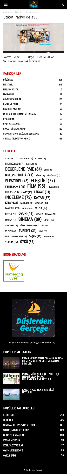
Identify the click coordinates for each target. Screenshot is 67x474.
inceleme (18, 197)
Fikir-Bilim (8, 94)
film (36, 186)
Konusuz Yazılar (12, 109)
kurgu (26, 202)
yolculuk (48, 237)
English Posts (10, 89)
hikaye (42, 192)
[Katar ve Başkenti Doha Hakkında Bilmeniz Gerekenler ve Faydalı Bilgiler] (11, 363)
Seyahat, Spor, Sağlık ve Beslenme (21, 133)
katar (42, 197)
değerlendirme (23, 169)
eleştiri (43, 180)
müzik (41, 208)
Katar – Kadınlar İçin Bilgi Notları (38, 391)
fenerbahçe (15, 186)
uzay (43, 231)
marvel (12, 208)
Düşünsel (8, 79)
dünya (40, 175)
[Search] (62, 4)
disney (48, 170)
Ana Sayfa (7, 12)
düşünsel (53, 175)
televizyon (10, 231)
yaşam (35, 236)
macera (41, 202)
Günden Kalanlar (12, 99)
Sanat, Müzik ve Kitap (14, 129)
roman (50, 214)
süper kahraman (29, 225)
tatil (44, 225)
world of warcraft (16, 236)
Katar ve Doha (10, 104)
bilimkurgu (14, 163)
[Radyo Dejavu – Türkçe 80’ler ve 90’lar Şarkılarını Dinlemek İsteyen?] (33, 38)
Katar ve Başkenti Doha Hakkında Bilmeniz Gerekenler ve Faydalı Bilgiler (42, 361)
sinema (30, 219)
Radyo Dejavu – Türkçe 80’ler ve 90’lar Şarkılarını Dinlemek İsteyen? (28, 59)
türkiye (27, 230)
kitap (11, 202)
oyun (26, 213)
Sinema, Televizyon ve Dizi (16, 138)
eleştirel (16, 181)
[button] (5, 4)
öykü (27, 241)
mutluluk (27, 208)
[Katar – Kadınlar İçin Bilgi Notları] (11, 394)
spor (49, 220)
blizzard (31, 164)
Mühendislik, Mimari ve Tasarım (19, 114)
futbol (12, 192)
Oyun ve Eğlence (11, 124)
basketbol (26, 158)
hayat (26, 192)
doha (25, 175)
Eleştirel (8, 84)
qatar (39, 214)
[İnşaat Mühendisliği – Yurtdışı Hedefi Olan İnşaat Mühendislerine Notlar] (11, 378)
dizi (10, 175)
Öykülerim (8, 119)
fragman (53, 187)
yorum (11, 242)
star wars (11, 225)
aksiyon (11, 158)
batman (40, 158)
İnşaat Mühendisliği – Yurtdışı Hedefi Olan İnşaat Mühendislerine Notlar (40, 377)
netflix (10, 214)
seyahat (10, 220)
